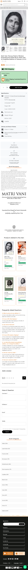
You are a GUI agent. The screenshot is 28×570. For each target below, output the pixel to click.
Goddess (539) (5, 474)
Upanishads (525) (6, 448)
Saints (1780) (5, 484)
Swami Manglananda (7, 296)
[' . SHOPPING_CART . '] (24, 1)
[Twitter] (10, 559)
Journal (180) (5, 500)
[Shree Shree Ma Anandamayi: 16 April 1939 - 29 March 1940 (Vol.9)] (23, 290)
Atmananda (12, 99)
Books (4, 7)
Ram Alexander (22, 259)
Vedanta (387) (5, 510)
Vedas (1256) (5, 443)
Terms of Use (16, 428)
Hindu (7, 7)
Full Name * (4, 404)
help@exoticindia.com (7, 350)
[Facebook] (8, 559)
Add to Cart (18, 87)
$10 (5, 75)
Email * (3, 412)
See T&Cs (16, 147)
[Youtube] (17, 559)
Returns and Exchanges (11, 132)
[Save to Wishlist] (2, 61)
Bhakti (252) (4, 479)
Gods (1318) (4, 490)
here (13, 356)
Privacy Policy (22, 428)
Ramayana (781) (5, 459)
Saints (10, 7)
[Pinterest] (12, 559)
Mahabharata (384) (6, 464)
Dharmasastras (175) (6, 469)
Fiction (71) (4, 505)
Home (2, 7)
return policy (5, 332)
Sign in (19, 1)
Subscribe (22, 524)
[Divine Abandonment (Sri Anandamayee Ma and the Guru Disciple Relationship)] (23, 254)
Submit (7, 431)
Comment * (5, 393)
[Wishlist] (22, 1)
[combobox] (14, 4)
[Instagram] (14, 559)
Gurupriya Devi (22, 297)
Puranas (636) (5, 453)
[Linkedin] (15, 559)
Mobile (3, 421)
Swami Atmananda (6, 263)
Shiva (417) (4, 495)
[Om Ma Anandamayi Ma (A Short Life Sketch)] (9, 290)
